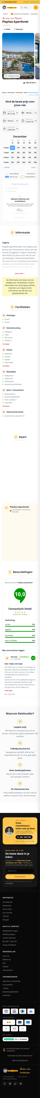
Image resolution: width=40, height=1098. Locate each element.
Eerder (6, 167)
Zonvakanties (7, 902)
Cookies (5, 988)
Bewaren (19, 29)
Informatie (11, 92)
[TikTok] (15, 1084)
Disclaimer (7, 995)
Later (34, 167)
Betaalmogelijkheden (10, 992)
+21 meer (5, 344)
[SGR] (14, 1011)
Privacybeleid (8, 985)
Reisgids (6, 920)
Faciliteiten (19, 92)
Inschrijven (20, 877)
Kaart (26, 92)
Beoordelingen (33, 92)
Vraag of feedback (9, 945)
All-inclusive (7, 909)
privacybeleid (9, 883)
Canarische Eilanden (21, 14)
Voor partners (8, 970)
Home (5, 14)
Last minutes (7, 913)
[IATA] (30, 1011)
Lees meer (20, 273)
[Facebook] (5, 1084)
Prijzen (4, 92)
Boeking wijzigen (9, 934)
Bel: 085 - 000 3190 (10, 941)
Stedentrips (7, 906)
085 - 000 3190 (25, 837)
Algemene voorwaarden (11, 981)
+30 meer (5, 406)
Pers (4, 963)
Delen (8, 29)
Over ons (6, 956)
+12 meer (5, 366)
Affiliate (5, 967)
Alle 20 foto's (29, 83)
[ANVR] (6, 1011)
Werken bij (7, 959)
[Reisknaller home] (10, 8)
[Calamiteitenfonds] (22, 1011)
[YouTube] (21, 1084)
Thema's (6, 916)
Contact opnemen (9, 938)
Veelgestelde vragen (10, 931)
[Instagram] (10, 1084)
